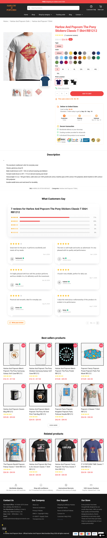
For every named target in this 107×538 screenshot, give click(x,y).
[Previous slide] (6, 56)
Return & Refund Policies (65, 510)
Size (56, 66)
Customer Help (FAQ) (64, 516)
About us (35, 505)
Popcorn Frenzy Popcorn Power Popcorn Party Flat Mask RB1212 (90, 370)
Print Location (60, 77)
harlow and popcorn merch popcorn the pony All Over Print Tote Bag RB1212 (39, 411)
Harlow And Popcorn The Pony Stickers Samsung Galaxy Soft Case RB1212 (40, 370)
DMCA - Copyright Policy (40, 513)
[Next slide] (48, 56)
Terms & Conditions (39, 507)
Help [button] (103, 535)
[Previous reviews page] (87, 323)
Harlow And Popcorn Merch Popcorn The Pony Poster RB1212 (65, 370)
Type (56, 43)
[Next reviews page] (97, 323)
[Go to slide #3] (38, 92)
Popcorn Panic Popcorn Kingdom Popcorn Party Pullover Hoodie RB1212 (64, 411)
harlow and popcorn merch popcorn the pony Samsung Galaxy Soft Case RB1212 (13, 370)
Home (5, 21)
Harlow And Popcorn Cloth (20, 21)
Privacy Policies (38, 510)
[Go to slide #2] (28, 92)
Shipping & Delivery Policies (66, 505)
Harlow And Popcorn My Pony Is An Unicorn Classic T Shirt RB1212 (40, 466)
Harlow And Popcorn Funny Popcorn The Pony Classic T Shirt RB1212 (65, 466)
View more (54, 425)
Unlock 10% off (4, 529)
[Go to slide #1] (17, 92)
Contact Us (61, 513)
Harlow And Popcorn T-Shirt (42, 21)
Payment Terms (62, 507)
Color (57, 49)
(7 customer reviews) (71, 35)
